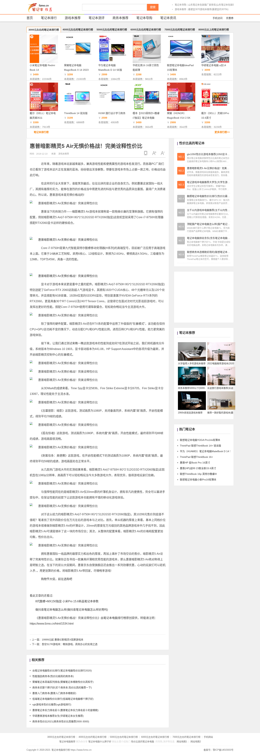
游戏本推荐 (180, 9)
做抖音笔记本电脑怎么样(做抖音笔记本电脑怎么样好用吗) (71, 609)
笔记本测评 (97, 18)
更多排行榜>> (222, 132)
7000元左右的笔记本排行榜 (179, 29)
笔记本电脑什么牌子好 (99, 741)
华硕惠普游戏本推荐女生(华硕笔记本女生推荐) (58, 715)
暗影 (75, 211)
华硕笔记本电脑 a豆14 (213, 65)
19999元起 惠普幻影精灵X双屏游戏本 (62, 639)
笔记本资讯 (168, 18)
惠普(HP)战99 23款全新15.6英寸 (198, 468)
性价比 (42, 536)
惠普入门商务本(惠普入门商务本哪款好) (54, 693)
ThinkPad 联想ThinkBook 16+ (196, 457)
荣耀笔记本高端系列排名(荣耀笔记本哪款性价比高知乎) (63, 681)
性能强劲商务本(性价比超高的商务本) (53, 676)
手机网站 (208, 737)
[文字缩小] (163, 153)
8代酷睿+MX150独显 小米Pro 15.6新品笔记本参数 (67, 601)
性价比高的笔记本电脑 (142, 741)
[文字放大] (154, 153)
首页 (30, 18)
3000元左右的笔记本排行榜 (43, 29)
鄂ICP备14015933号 (223, 750)
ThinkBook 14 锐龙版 (76, 113)
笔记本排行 (49, 18)
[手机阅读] (146, 153)
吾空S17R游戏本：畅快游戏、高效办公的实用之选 (69, 644)
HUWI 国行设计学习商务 (111, 113)
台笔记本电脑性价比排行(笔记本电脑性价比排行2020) (62, 670)
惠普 (140, 183)
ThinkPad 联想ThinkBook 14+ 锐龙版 (200, 445)
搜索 (153, 7)
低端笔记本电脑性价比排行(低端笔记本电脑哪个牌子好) (63, 698)
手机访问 (218, 18)
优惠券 (229, 18)
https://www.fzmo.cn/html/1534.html (52, 623)
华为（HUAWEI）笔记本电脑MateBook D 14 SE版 (207, 451)
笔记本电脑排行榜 (114, 617)
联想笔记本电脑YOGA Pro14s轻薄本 (200, 440)
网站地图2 (195, 741)
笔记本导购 (180, 4)
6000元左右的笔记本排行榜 (146, 29)
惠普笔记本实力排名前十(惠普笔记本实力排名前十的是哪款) (65, 710)
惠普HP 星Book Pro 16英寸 (195, 462)
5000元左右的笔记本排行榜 (112, 29)
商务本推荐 (120, 18)
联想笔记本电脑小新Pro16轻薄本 (198, 479)
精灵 (80, 211)
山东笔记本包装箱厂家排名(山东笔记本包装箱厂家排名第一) (218, 4)
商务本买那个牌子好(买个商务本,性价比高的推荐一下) (62, 687)
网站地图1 (182, 741)
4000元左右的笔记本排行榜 (78, 29)
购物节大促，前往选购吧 (56, 579)
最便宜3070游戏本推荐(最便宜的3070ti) (208, 9)
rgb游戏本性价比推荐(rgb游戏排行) (51, 704)
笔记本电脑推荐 (67, 741)
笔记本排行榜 (41, 132)
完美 (159, 329)
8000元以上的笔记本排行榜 (213, 29)
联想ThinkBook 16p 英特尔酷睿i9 (198, 473)
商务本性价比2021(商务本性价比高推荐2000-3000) (60, 721)
